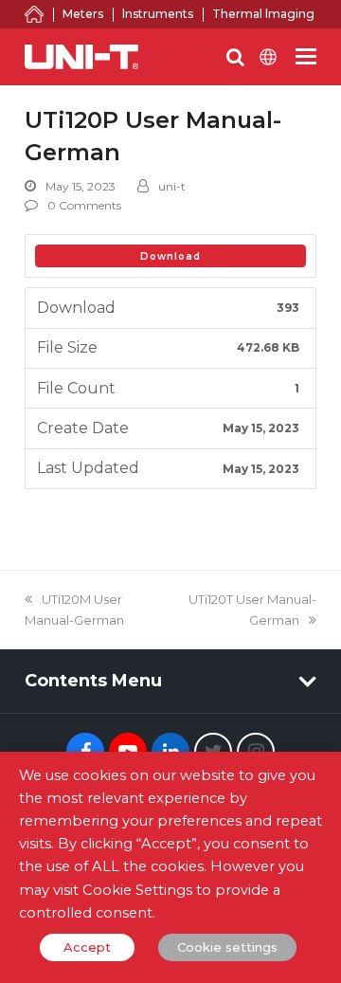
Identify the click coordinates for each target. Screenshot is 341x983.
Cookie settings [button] (227, 947)
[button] (306, 57)
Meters (83, 14)
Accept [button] (87, 947)
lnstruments (157, 14)
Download (170, 256)
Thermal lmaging (263, 14)
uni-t (172, 186)
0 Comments (84, 205)
